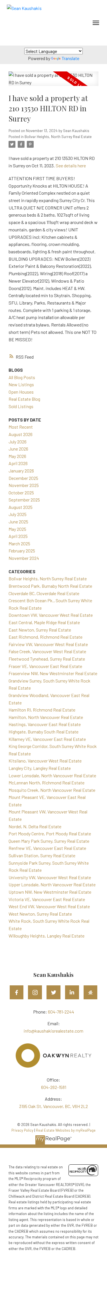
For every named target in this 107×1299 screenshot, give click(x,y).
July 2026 (18, 441)
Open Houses (21, 391)
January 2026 (21, 470)
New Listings (21, 384)
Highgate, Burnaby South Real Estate (43, 731)
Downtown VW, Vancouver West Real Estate (51, 615)
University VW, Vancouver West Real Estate (50, 877)
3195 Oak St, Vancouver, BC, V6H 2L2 (53, 1106)
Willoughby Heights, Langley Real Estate (46, 935)
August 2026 (21, 434)
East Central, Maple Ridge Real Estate (44, 622)
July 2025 (18, 514)
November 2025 (24, 485)
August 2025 (21, 507)
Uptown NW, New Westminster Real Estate (50, 892)
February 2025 (22, 550)
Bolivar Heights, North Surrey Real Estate (58, 136)
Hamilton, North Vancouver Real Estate (46, 717)
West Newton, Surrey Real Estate (40, 913)
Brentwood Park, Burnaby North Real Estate (50, 586)
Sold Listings (21, 406)
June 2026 (18, 448)
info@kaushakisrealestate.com (53, 1030)
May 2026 (17, 456)
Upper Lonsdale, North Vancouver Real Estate (52, 884)
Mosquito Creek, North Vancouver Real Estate (52, 790)
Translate (70, 58)
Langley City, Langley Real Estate (40, 768)
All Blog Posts (22, 377)
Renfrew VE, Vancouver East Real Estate (47, 848)
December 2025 (23, 478)
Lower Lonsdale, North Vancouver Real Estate (52, 775)
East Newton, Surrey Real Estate (40, 629)
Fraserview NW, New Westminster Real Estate (53, 673)
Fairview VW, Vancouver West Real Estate (48, 644)
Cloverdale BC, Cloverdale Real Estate (44, 593)
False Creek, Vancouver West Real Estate (47, 651)
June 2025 (18, 521)
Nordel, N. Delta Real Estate (35, 826)
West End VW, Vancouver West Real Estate (49, 906)
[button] (17, 992)
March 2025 (19, 543)
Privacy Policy (22, 1130)
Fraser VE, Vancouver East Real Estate (45, 666)
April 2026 (18, 463)
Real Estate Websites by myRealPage (66, 1130)
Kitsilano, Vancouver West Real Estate (45, 760)
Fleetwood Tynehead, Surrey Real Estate (47, 658)
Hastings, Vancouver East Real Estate (45, 724)
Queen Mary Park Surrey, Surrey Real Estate (49, 841)
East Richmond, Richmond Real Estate (45, 637)
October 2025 (21, 492)
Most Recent (21, 426)
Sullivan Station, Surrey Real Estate (42, 855)
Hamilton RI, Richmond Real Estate (42, 709)
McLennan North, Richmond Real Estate (46, 782)
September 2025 (24, 499)
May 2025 (17, 529)
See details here (71, 165)
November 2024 (24, 558)
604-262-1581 (53, 1087)
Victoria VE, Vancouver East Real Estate (47, 899)
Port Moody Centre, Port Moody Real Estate (50, 833)
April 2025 (18, 536)
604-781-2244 (61, 1011)
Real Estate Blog (24, 399)
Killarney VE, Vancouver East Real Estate (47, 739)
